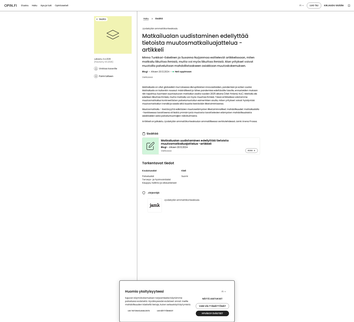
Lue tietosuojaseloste (139, 311)
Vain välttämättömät (212, 306)
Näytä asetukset (212, 298)
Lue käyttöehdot (165, 311)
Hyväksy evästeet (212, 313)
